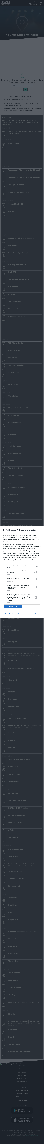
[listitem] (22, 566)
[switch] (35, 572)
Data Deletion (10, 614)
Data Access (22, 614)
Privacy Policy (34, 614)
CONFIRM (13, 606)
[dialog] (22, 572)
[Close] (40, 530)
